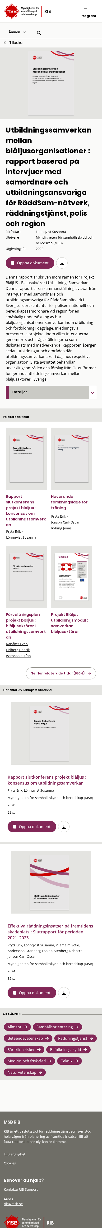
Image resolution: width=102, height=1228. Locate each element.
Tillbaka (16, 42)
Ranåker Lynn (17, 644)
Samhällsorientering (55, 1027)
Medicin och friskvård (27, 1061)
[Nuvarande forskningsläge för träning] (71, 459)
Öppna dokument (33, 263)
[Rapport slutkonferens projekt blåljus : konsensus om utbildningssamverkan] (26, 459)
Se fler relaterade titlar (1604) (58, 673)
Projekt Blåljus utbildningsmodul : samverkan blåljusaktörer (69, 623)
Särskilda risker (21, 1049)
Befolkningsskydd (65, 1049)
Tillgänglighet (14, 1154)
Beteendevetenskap (25, 1038)
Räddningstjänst (72, 1038)
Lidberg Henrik (18, 650)
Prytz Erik (13, 531)
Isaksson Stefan (18, 655)
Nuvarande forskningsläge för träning (69, 502)
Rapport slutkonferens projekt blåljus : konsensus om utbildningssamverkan (26, 511)
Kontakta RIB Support (21, 1189)
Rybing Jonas (61, 528)
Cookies (10, 1163)
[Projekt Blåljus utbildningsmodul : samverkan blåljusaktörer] (71, 577)
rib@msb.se (13, 1204)
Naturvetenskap (22, 1072)
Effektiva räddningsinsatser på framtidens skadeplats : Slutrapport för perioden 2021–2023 (50, 931)
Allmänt (14, 1027)
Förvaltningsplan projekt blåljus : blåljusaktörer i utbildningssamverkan (26, 626)
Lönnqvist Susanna (21, 537)
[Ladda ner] (62, 263)
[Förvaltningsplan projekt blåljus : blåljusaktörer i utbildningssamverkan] (26, 577)
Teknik (66, 1061)
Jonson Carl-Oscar (65, 522)
